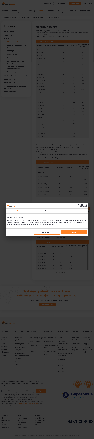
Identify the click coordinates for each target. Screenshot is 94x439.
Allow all (73, 232)
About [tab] (75, 211)
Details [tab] (47, 211)
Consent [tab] (19, 211)
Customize (45, 232)
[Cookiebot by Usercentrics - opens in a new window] (79, 205)
